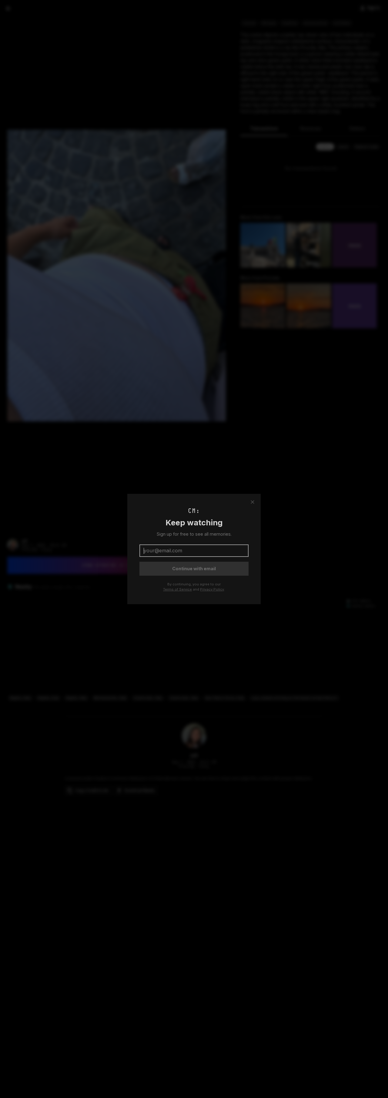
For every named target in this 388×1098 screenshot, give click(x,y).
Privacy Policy (212, 589)
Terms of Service (177, 589)
